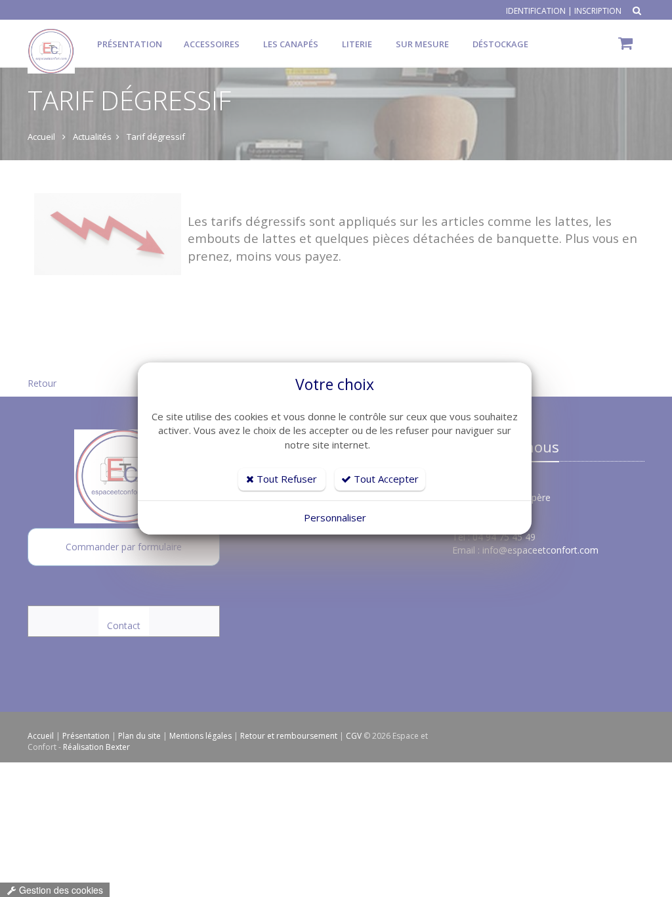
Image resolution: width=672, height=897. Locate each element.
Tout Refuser (285, 478)
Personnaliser (335, 517)
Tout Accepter (385, 478)
